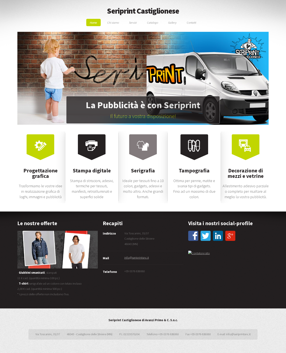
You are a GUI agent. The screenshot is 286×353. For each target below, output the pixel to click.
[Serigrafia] (143, 165)
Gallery (172, 22)
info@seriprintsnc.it (136, 257)
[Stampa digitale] (92, 165)
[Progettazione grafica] (40, 165)
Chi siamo (113, 22)
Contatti (191, 22)
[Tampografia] (194, 165)
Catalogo (152, 22)
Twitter (206, 236)
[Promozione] (57, 249)
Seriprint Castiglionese (143, 11)
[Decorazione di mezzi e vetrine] (245, 165)
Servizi (133, 22)
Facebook (193, 236)
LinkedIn (218, 236)
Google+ (230, 236)
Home (93, 22)
